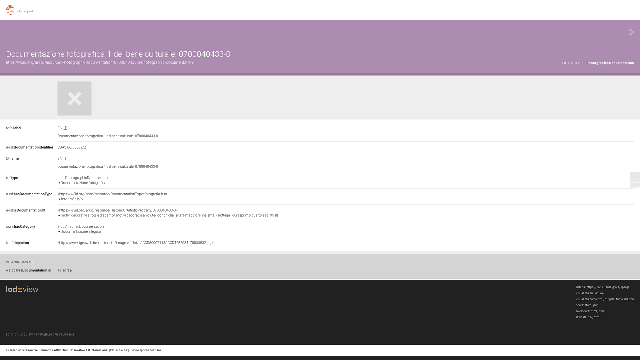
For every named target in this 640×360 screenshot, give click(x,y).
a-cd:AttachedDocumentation (81, 229)
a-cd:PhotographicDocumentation (85, 180)
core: (20, 226)
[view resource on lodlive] (631, 32)
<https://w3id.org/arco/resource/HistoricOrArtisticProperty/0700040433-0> (168, 212)
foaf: (17, 243)
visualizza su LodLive (590, 293)
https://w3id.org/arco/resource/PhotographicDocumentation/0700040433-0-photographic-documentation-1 (101, 62)
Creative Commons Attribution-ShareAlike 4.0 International (67, 350)
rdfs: (13, 128)
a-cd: (30, 147)
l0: (12, 158)
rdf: (12, 178)
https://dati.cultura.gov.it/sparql (607, 287)
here (158, 350)
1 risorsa (65, 270)
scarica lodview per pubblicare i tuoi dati (41, 334)
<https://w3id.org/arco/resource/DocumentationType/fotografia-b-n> (113, 196)
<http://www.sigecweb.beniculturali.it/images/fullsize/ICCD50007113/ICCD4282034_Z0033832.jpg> (136, 243)
